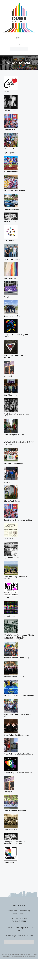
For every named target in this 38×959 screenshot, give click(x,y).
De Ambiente (9, 148)
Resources (21, 936)
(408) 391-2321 (19, 913)
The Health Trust (11, 829)
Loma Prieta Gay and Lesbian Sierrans (15, 577)
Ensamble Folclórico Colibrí (14, 190)
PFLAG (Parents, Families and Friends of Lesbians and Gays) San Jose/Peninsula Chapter (19, 637)
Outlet (6, 597)
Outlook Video (9, 616)
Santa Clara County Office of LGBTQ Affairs (18, 715)
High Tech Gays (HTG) (12, 558)
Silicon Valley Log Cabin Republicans (18, 754)
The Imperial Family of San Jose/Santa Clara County (14, 842)
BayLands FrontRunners (13, 463)
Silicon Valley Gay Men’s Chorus (16, 735)
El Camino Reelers (11, 171)
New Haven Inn (10, 278)
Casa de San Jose (10, 111)
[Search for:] (19, 49)
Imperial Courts (10, 221)
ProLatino (8, 297)
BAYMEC (7, 482)
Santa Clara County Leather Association (15, 356)
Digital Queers (9, 152)
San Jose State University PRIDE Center (16, 336)
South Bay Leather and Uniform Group (16, 415)
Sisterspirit (8, 376)
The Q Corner (9, 862)
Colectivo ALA (9, 129)
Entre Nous (8, 539)
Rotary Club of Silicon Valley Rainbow (19, 695)
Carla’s (6, 92)
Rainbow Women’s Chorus (14, 676)
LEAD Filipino (9, 240)
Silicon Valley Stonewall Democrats (18, 773)
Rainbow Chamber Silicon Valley (16, 658)
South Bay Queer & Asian (14, 435)
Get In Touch (19, 905)
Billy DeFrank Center (12, 501)
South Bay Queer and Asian (15, 810)
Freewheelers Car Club (13, 209)
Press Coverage (10, 936)
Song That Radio (10, 395)
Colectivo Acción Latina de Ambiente (18, 520)
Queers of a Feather (12, 316)
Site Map (30, 936)
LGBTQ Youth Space (12, 259)
